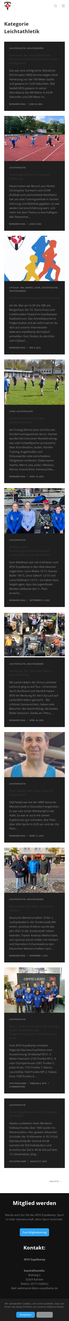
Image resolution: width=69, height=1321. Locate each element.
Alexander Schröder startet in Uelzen (31, 908)
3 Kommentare (17, 1086)
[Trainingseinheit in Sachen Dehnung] (34, 138)
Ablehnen (44, 1314)
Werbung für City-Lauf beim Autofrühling (30, 673)
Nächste (54, 1181)
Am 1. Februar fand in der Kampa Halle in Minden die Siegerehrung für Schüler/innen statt (34, 1032)
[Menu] (63, 5)
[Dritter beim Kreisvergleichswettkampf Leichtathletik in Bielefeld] (34, 510)
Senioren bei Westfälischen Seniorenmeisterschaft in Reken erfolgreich (33, 59)
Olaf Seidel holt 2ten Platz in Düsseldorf (31, 793)
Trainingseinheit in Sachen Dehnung (29, 176)
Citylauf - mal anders (21, 287)
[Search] (55, 6)
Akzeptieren (25, 1314)
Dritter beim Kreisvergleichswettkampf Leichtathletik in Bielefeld (29, 551)
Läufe (37, 287)
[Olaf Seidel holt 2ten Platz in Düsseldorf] (34, 754)
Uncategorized (35, 48)
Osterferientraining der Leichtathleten (27, 420)
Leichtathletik (17, 48)
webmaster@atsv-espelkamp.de (38, 1288)
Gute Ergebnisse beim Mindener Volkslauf (33, 1114)
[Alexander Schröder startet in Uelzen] (34, 870)
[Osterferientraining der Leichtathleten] (34, 382)
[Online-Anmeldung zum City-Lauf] (34, 258)
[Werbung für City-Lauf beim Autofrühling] (34, 634)
